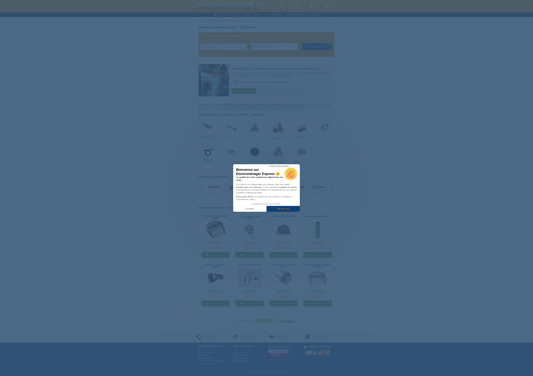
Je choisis (250, 209)
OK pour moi (283, 209)
